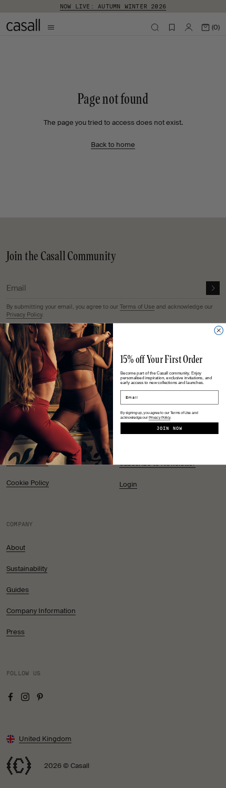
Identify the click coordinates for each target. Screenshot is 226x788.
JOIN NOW (169, 428)
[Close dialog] (218, 330)
